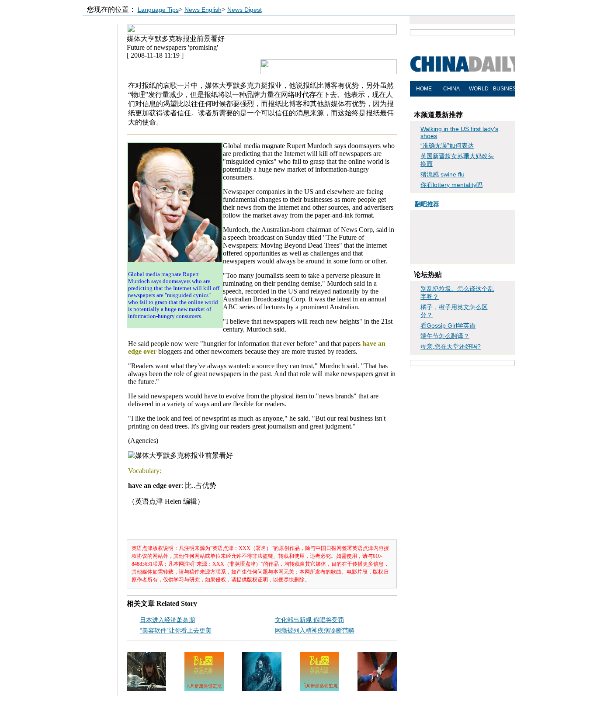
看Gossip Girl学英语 (448, 325)
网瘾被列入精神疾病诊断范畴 (314, 630)
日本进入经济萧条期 (167, 619)
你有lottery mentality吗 (451, 184)
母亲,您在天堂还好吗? (450, 346)
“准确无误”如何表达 (447, 145)
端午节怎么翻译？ (444, 335)
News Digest (244, 9)
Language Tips (158, 9)
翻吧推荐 (427, 204)
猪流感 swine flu (442, 174)
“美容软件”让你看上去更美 (176, 630)
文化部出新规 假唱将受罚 (309, 619)
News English (203, 9)
